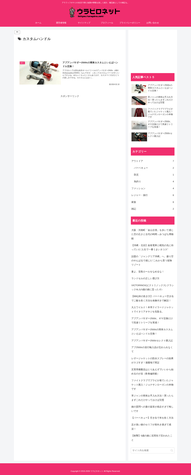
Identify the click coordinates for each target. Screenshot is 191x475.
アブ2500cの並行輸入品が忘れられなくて (152, 349)
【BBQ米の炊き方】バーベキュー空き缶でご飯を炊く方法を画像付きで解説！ (152, 298)
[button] (172, 450)
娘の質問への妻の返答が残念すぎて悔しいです (152, 408)
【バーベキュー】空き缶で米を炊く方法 (152, 418)
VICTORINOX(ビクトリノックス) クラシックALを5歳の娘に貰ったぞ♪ (152, 287)
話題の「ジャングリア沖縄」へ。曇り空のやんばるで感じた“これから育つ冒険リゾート (152, 260)
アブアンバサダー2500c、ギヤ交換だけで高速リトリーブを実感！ (152, 320)
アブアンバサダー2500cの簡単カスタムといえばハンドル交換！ (152, 331)
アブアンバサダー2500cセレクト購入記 (152, 340)
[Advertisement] (70, 49)
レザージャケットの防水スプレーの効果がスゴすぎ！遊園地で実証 (152, 360)
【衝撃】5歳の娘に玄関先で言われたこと (151, 437)
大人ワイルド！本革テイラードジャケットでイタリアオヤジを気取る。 (152, 309)
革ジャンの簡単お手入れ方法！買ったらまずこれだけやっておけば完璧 (152, 397)
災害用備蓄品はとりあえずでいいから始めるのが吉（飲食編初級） (152, 371)
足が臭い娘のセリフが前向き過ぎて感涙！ (151, 426)
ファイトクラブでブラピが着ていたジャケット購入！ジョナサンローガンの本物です (152, 384)
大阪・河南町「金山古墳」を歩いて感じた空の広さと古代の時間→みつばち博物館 (152, 234)
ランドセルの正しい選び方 (145, 278)
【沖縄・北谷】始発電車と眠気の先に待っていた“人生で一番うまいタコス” (152, 247)
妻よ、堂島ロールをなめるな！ (147, 271)
